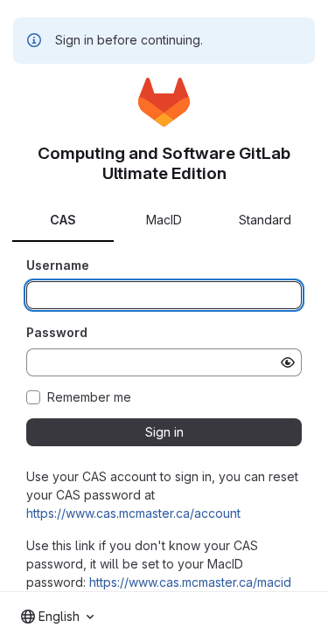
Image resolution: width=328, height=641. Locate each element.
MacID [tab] (164, 219)
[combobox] (57, 616)
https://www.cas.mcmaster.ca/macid (190, 582)
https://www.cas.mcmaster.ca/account (133, 513)
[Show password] (288, 362)
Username (57, 265)
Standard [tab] (265, 219)
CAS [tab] (63, 219)
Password (56, 332)
